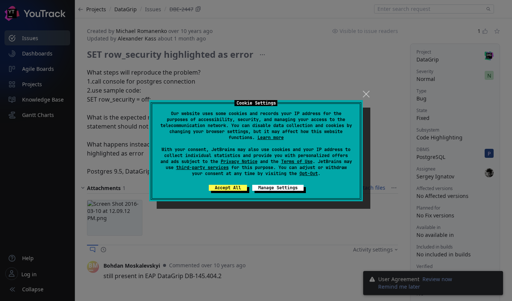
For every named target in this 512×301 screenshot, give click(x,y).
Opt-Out (308, 174)
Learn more (270, 138)
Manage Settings (278, 188)
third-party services (202, 168)
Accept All (228, 188)
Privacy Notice (239, 162)
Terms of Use (297, 162)
